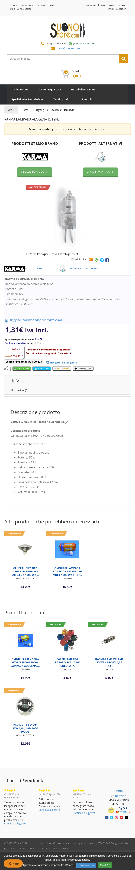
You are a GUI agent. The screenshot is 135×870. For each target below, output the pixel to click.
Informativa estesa (86, 865)
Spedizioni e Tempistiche (28, 99)
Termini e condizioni (116, 9)
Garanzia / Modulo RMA (93, 5)
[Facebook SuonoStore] (106, 817)
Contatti (42, 5)
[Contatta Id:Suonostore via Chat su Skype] (102, 260)
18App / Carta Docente (19, 9)
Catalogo (33, 268)
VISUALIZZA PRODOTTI (34, 171)
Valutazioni (119, 793)
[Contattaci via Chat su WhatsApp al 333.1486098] (96, 260)
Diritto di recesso (117, 5)
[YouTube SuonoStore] (121, 817)
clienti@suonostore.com (70, 48)
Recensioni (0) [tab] (19, 390)
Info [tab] (15, 380)
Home (25, 110)
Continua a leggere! (15, 823)
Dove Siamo (28, 5)
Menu (10, 110)
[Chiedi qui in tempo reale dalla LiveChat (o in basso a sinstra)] (91, 260)
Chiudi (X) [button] (105, 865)
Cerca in (83, 268)
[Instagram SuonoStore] (116, 817)
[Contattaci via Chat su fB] (107, 260)
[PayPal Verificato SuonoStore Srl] (119, 810)
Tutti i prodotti (62, 99)
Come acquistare (50, 89)
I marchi (87, 99)
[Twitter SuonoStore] (111, 817)
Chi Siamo (13, 5)
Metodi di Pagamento (84, 89)
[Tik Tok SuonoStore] (126, 817)
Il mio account (21, 89)
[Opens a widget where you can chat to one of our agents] (13, 863)
